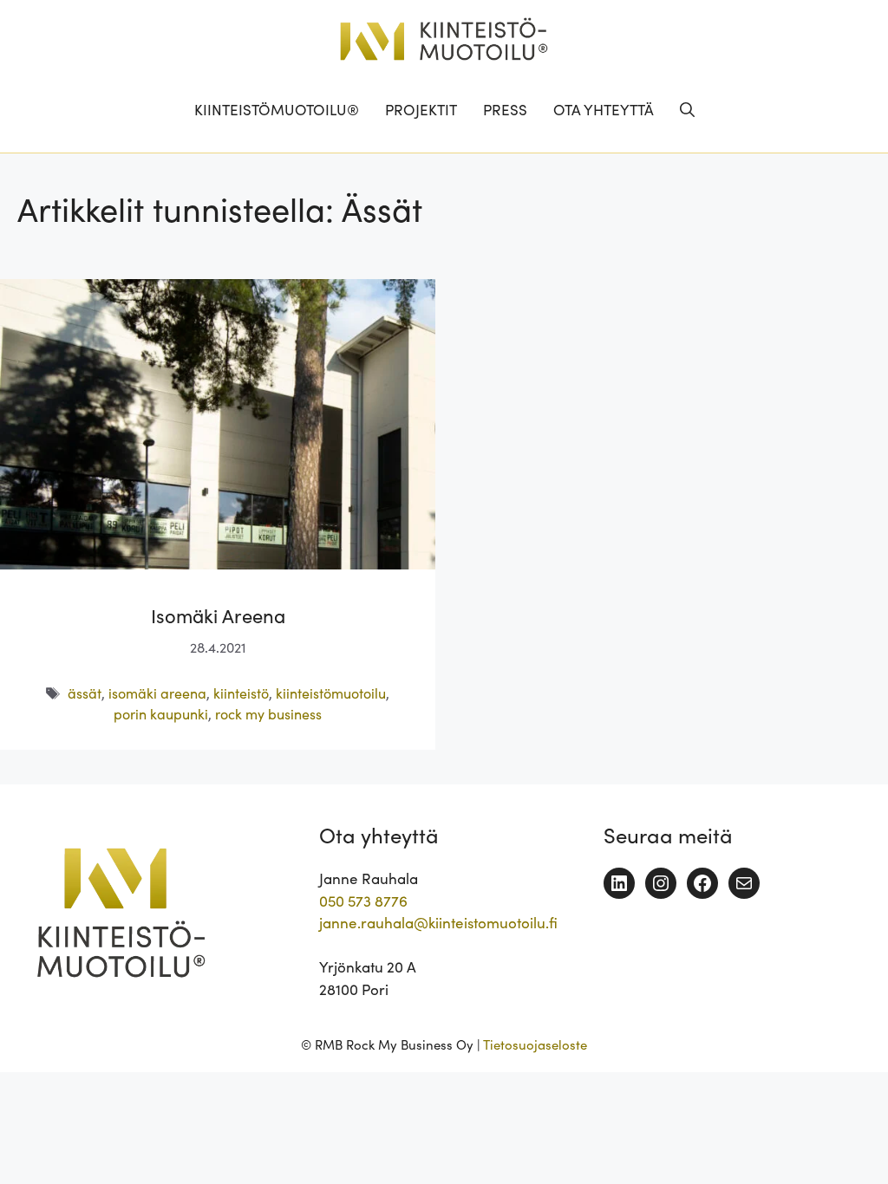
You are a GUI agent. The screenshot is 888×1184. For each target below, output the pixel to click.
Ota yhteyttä (603, 109)
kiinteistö (241, 692)
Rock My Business (268, 713)
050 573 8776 (363, 900)
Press (505, 109)
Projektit (421, 109)
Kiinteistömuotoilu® (276, 109)
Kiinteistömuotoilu (331, 692)
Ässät (84, 692)
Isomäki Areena (218, 615)
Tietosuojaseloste (535, 1044)
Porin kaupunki (161, 713)
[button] (687, 109)
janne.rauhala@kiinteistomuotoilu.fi (438, 922)
